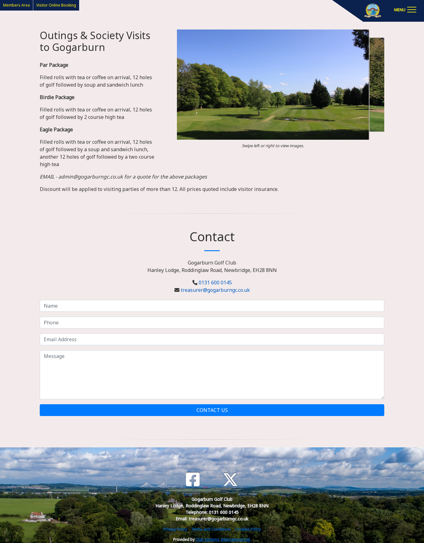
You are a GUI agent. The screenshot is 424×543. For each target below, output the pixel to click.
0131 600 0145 (215, 282)
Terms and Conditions (211, 529)
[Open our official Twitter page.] (230, 479)
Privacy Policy (175, 529)
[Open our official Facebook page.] (193, 479)
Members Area (16, 5)
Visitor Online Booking (56, 5)
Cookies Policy (248, 529)
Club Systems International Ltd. (223, 539)
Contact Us (212, 410)
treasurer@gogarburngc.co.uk (215, 290)
